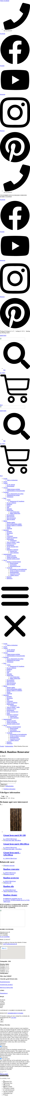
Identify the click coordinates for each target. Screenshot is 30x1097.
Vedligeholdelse (9, 746)
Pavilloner (6, 492)
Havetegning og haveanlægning (18, 569)
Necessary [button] (2, 1045)
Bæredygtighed (14, 563)
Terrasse (5, 487)
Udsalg (5, 481)
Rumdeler (9, 531)
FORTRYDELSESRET (6, 984)
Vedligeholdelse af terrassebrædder (16, 490)
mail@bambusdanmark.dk (10, 944)
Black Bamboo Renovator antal (8, 781)
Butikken (9, 577)
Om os (5, 560)
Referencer (9, 578)
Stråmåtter (9, 509)
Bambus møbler (11, 522)
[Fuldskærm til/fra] (2, 1071)
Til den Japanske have (12, 546)
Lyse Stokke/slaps (14, 512)
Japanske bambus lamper (13, 558)
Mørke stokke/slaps (15, 513)
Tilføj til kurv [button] (13, 839)
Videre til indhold (4, 0)
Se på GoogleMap (5, 936)
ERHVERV (3, 335)
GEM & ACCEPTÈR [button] (6, 1069)
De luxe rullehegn (11, 502)
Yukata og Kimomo (12, 557)
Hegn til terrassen (11, 518)
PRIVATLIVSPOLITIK (6, 987)
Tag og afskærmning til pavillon (15, 493)
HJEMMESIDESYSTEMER (15, 1013)
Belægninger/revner (15, 566)
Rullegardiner (10, 539)
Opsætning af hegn (15, 574)
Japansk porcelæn (11, 555)
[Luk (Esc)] (5, 1071)
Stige (8, 534)
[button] (15, 611)
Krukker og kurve (11, 543)
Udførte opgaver (14, 575)
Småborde (9, 528)
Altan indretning (14, 552)
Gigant (8, 499)
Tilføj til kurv (4, 784)
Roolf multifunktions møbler (14, 524)
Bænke (8, 527)
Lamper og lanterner (12, 537)
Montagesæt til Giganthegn (17, 501)
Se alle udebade (11, 484)
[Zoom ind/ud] (0, 1071)
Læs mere (13, 1017)
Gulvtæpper (10, 536)
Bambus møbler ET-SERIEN (14, 525)
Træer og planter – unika (13, 542)
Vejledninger (10, 496)
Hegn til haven (10, 516)
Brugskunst (10, 533)
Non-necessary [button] (4, 1057)
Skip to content (4, 1074)
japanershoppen (7, 554)
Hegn (4, 498)
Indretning (6, 530)
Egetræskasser (10, 545)
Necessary (4, 1046)
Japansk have (13, 551)
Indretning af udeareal (12, 549)
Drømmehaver (4, 993)
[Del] (4, 1071)
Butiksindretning (14, 572)
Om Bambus (13, 564)
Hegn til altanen (11, 519)
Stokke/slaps (10, 510)
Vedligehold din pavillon (13, 495)
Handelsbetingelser (5, 982)
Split (8, 507)
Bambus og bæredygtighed (14, 561)
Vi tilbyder (9, 567)
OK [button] (10, 1017)
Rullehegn (9, 504)
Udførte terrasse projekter (13, 489)
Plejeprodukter (10, 486)
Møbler (5, 521)
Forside (5, 478)
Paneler (9, 506)
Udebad (5, 483)
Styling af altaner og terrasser (17, 571)
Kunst (8, 548)
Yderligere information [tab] (9, 789)
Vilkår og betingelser (12, 480)
